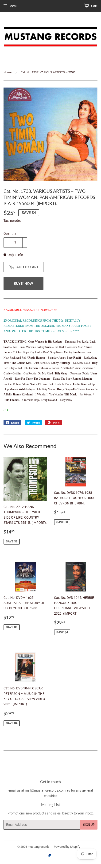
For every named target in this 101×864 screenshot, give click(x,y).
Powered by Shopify (67, 846)
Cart (93, 6)
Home (8, 72)
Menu (13, 6)
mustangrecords (39, 846)
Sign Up (88, 824)
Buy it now (23, 283)
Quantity (10, 233)
